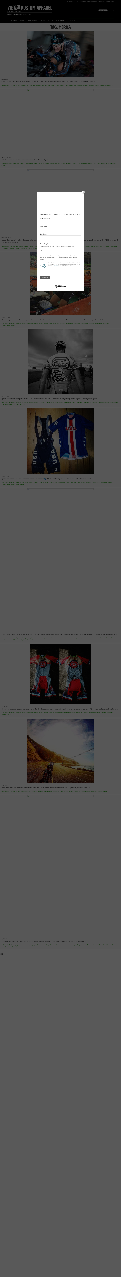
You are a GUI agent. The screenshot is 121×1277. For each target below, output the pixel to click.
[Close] (83, 192)
